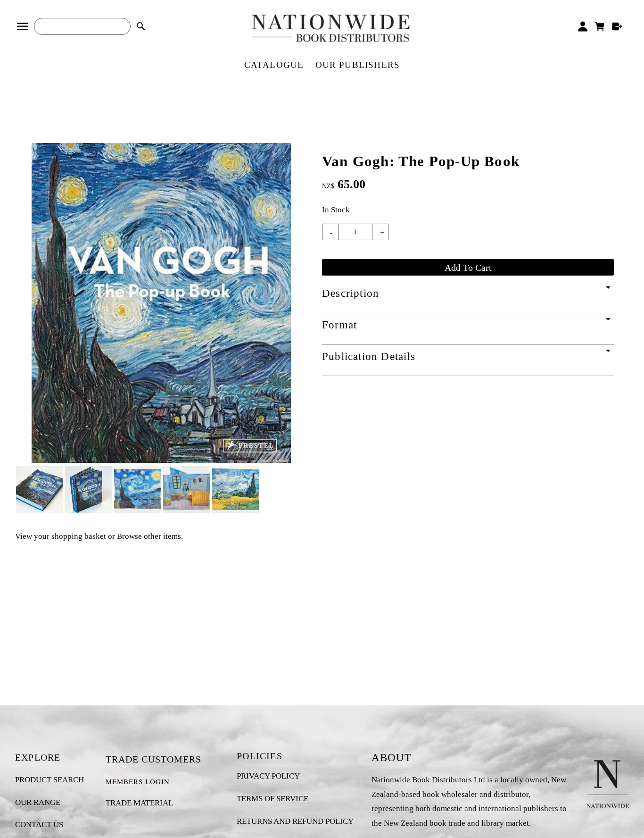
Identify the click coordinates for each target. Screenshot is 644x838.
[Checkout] (617, 26)
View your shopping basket (60, 536)
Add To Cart (468, 267)
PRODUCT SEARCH (49, 779)
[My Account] (582, 26)
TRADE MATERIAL (139, 802)
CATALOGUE (274, 65)
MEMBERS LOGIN (138, 781)
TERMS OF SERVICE (272, 798)
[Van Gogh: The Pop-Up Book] (161, 460)
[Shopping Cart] (600, 26)
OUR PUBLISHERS (357, 65)
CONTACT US (39, 824)
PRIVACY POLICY (268, 775)
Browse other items (149, 536)
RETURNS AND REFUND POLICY (295, 821)
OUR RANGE (37, 802)
